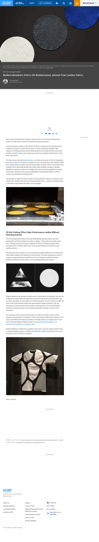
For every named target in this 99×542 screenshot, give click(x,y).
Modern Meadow (28, 160)
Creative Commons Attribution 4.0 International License (30, 442)
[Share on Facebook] (49, 133)
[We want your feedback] (42, 133)
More (32, 3)
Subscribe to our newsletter (55, 513)
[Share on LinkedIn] (56, 133)
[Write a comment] (46, 133)
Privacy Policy (30, 506)
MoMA (38, 331)
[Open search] (63, 3)
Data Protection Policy (32, 514)
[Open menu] (70, 3)
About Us (6, 503)
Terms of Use (29, 518)
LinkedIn (52, 509)
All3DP (61, 440)
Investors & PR (8, 512)
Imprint (27, 503)
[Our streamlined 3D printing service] (89, 3)
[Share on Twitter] (53, 133)
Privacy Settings (30, 521)
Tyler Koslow (15, 80)
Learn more (49, 67)
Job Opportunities (9, 509)
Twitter (52, 506)
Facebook (53, 503)
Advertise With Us (9, 506)
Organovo (15, 162)
